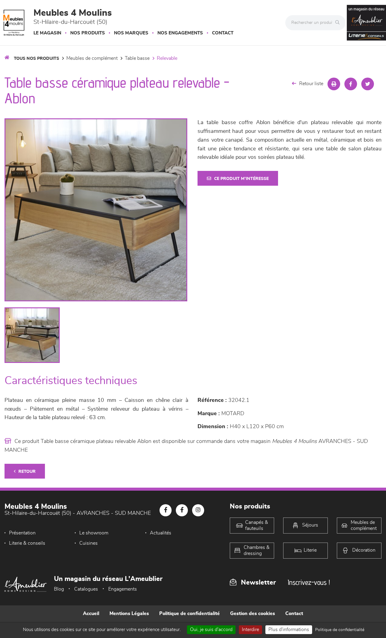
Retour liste (311, 83)
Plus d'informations (288, 629)
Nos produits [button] (87, 33)
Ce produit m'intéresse (241, 179)
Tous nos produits (36, 58)
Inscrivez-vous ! (309, 582)
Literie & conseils (27, 543)
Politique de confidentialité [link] (339, 630)
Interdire (250, 629)
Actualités (160, 533)
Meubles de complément (92, 58)
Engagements (122, 589)
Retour (27, 472)
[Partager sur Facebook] (350, 84)
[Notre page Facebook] (166, 510)
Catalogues (86, 589)
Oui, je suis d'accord (211, 629)
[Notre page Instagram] (198, 510)
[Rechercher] (339, 22)
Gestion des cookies (252, 613)
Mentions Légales (129, 613)
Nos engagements (180, 33)
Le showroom (93, 533)
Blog (59, 589)
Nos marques (131, 33)
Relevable (167, 58)
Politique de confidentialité (189, 613)
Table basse (137, 58)
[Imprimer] (333, 84)
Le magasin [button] (47, 33)
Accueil (91, 613)
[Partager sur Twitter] (367, 84)
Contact (222, 33)
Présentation (22, 533)
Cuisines (88, 543)
